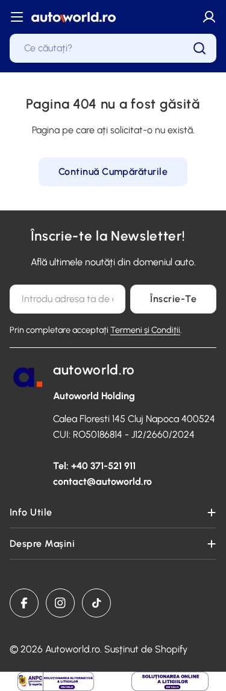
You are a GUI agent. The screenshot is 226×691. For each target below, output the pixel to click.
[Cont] (209, 17)
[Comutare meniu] (17, 17)
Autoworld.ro (72, 649)
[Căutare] (199, 48)
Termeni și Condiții (145, 329)
